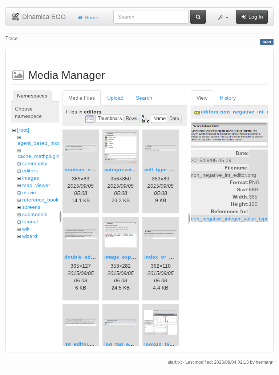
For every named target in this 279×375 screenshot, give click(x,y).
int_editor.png (81, 344)
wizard (29, 236)
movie (29, 192)
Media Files (81, 98)
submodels (34, 214)
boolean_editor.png (88, 169)
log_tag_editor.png (127, 344)
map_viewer (36, 185)
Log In (255, 17)
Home (90, 17)
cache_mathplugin (38, 156)
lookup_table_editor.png (174, 344)
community (34, 163)
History (228, 98)
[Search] (198, 17)
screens (31, 207)
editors (30, 170)
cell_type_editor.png (169, 169)
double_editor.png (87, 257)
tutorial (30, 221)
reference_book (40, 200)
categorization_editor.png (136, 169)
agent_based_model (41, 143)
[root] (23, 130)
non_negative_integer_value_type (230, 219)
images (30, 178)
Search (144, 98)
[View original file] (229, 134)
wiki (26, 229)
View (202, 98)
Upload (115, 98)
